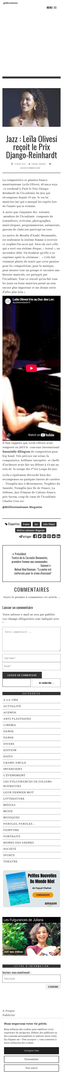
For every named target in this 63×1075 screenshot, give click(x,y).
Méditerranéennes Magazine (31, 530)
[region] (31, 1046)
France (26, 524)
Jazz (36, 524)
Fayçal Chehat (39, 164)
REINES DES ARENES (18, 842)
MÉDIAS (9, 805)
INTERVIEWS (12, 769)
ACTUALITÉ (12, 706)
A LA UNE (10, 700)
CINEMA (9, 725)
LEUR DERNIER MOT (18, 792)
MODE (8, 811)
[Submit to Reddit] (54, 536)
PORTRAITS (11, 836)
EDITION (9, 750)
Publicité (8, 1015)
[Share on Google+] (44, 536)
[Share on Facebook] (35, 536)
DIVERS (8, 744)
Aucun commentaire (30, 168)
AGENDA (9, 712)
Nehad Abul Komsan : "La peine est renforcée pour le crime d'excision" (32, 571)
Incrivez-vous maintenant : (16, 972)
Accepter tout (31, 1050)
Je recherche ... (46, 682)
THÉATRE (10, 861)
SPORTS (9, 855)
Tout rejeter (31, 1068)
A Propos (8, 1011)
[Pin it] (49, 536)
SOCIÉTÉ (9, 849)
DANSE (8, 731)
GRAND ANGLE (14, 763)
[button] (51, 7)
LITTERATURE (13, 798)
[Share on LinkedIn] (59, 536)
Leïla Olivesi (49, 524)
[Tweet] (40, 536)
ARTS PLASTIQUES (17, 719)
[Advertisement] (31, 43)
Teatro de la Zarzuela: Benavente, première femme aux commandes (30, 560)
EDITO (8, 756)
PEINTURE (11, 830)
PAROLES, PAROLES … (19, 824)
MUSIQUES (11, 817)
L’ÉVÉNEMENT (14, 775)
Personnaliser (32, 1059)
